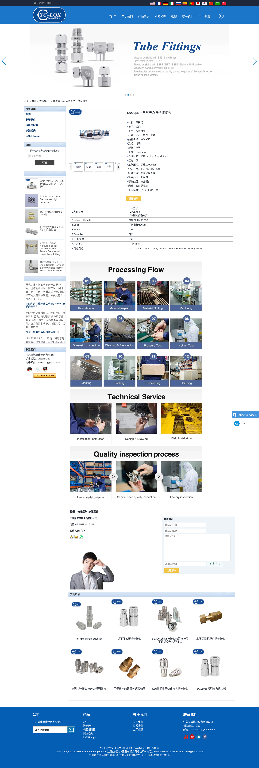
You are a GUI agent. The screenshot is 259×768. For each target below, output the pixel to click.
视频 (174, 16)
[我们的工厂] (129, 61)
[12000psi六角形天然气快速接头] (94, 134)
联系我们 (187, 16)
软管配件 (31, 119)
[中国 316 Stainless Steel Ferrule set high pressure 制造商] (31, 192)
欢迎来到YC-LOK (43, 3)
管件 (28, 114)
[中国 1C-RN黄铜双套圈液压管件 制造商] (31, 207)
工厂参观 (204, 16)
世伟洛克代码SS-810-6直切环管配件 (52, 220)
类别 (34, 101)
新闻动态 (160, 16)
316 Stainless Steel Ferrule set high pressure (50, 191)
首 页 (112, 16)
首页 (26, 101)
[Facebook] (204, 736)
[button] (125, 95)
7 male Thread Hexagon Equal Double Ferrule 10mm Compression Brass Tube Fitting (51, 240)
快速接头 (44, 101)
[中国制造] (185, 736)
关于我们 (127, 16)
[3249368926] (71, 537)
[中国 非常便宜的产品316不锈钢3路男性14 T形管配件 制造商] (31, 176)
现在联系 (44, 375)
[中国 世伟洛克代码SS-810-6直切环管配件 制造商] (31, 223)
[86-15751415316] (81, 537)
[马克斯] (29, 369)
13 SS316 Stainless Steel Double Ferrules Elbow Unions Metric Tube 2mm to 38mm (52, 257)
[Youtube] (192, 736)
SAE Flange (33, 136)
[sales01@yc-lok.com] (76, 537)
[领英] (198, 736)
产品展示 (143, 16)
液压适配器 (32, 125)
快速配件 (93, 511)
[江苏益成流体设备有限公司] (49, 15)
